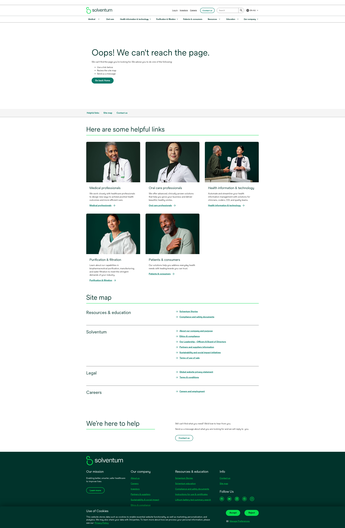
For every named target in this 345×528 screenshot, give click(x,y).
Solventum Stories (184, 478)
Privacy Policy (102, 523)
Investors (184, 10)
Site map (224, 483)
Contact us (225, 478)
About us (135, 478)
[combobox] (230, 10)
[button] (238, 521)
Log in (175, 10)
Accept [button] (233, 512)
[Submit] (241, 10)
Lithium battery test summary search (193, 499)
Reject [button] (252, 512)
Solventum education (185, 483)
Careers (193, 10)
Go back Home (102, 80)
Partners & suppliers (140, 494)
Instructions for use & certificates (191, 494)
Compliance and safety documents (192, 489)
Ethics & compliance (141, 505)
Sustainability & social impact (145, 499)
